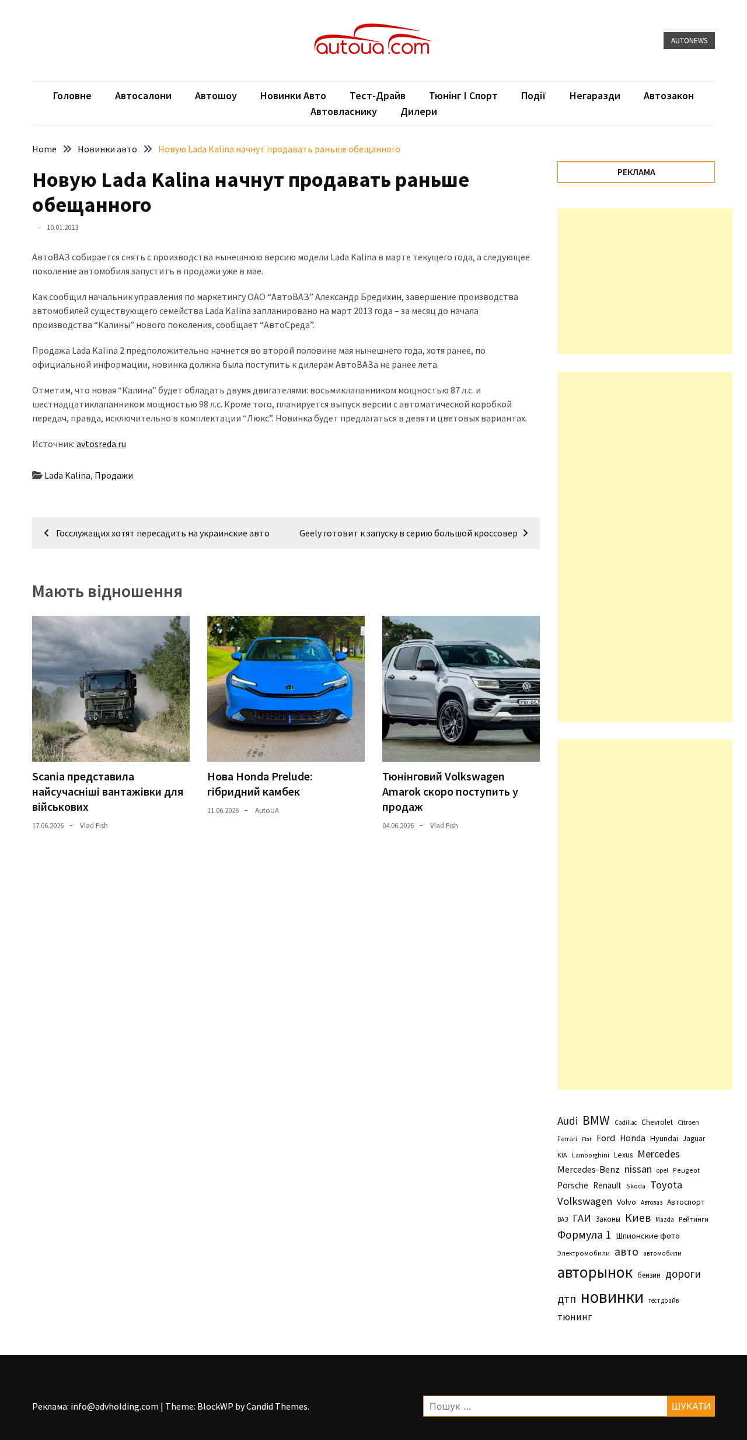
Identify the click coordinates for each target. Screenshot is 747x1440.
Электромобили (583, 1253)
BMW (596, 1120)
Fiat (587, 1139)
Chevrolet (657, 1122)
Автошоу (216, 95)
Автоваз (651, 1202)
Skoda (635, 1185)
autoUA (267, 810)
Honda (632, 1137)
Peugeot (686, 1170)
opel (662, 1170)
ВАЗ (562, 1219)
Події (533, 95)
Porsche (572, 1185)
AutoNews (689, 41)
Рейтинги (693, 1219)
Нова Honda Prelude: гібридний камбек (260, 784)
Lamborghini (590, 1155)
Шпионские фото (648, 1235)
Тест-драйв (378, 95)
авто (626, 1251)
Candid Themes (277, 1406)
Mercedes (658, 1153)
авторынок (595, 1272)
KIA (562, 1154)
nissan (638, 1169)
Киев (638, 1218)
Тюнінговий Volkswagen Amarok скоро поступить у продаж (450, 791)
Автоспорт (686, 1202)
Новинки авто (293, 95)
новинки (612, 1296)
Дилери (418, 111)
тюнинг (574, 1316)
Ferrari (567, 1138)
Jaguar (694, 1138)
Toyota (666, 1184)
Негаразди (595, 95)
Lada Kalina (67, 475)
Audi (567, 1121)
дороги (683, 1274)
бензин (649, 1275)
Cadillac (626, 1122)
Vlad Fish (94, 826)
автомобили (662, 1253)
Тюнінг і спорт (463, 95)
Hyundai (664, 1138)
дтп (566, 1298)
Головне (72, 95)
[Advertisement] (644, 281)
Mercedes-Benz (588, 1169)
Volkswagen (584, 1201)
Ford (605, 1138)
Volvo (626, 1202)
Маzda (664, 1219)
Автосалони (143, 95)
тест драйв (663, 1300)
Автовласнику (343, 111)
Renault (607, 1185)
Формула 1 (584, 1235)
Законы (608, 1218)
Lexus (623, 1154)
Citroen (688, 1122)
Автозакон (669, 95)
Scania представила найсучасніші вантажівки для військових (107, 791)
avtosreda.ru (101, 443)
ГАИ (582, 1218)
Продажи (114, 475)
